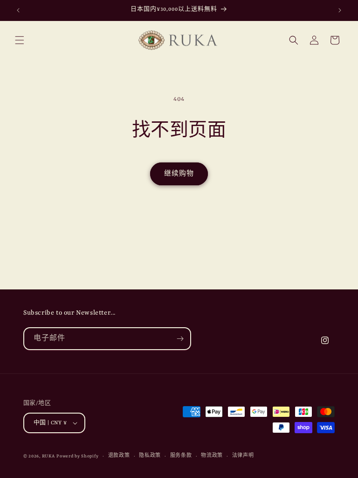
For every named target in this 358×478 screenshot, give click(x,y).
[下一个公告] (340, 10)
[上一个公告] (18, 10)
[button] (19, 40)
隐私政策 (150, 455)
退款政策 (119, 455)
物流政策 (212, 455)
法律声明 (243, 455)
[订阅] (180, 338)
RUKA (48, 456)
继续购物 (179, 173)
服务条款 (181, 455)
